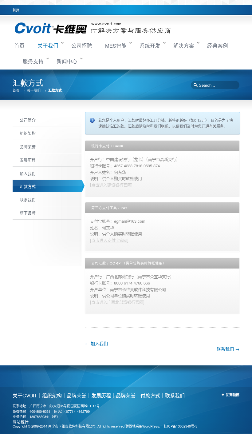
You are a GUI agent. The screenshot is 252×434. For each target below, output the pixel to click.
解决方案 (183, 45)
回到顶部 (232, 394)
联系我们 (175, 395)
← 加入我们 (96, 343)
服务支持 (33, 61)
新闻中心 (67, 61)
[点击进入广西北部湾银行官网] (117, 302)
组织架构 (52, 395)
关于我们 (47, 45)
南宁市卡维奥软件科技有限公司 (72, 426)
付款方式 (150, 395)
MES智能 (116, 45)
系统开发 (150, 45)
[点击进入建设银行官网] (111, 185)
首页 (16, 9)
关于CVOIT (25, 395)
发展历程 (101, 395)
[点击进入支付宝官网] (109, 240)
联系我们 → (228, 349)
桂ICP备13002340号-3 (180, 426)
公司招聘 (81, 45)
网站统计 (21, 421)
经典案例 (217, 45)
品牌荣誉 (76, 395)
